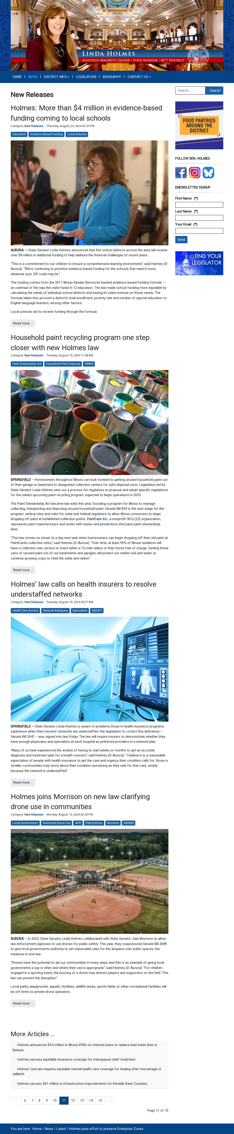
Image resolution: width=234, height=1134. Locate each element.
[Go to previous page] (19, 1098)
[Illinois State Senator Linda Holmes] (117, 35)
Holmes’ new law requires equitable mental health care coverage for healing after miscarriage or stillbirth (87, 1071)
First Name (183, 198)
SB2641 (97, 610)
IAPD (78, 823)
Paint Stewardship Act (27, 363)
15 (100, 1100)
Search (215, 90)
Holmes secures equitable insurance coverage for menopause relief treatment (75, 1059)
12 (73, 1100)
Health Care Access (25, 610)
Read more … (23, 323)
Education (19, 134)
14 (91, 1100)
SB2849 (129, 823)
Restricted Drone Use (56, 823)
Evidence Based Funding (46, 134)
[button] (56, 76)
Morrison (113, 823)
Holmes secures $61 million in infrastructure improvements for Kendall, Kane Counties (81, 1084)
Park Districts (94, 823)
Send (181, 240)
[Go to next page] (107, 1098)
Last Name (183, 211)
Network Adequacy (55, 610)
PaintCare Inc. (97, 519)
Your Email (183, 224)
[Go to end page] (113, 1098)
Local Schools (76, 134)
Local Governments (25, 823)
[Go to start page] (13, 1098)
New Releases (33, 126)
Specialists (80, 610)
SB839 (89, 363)
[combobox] (190, 90)
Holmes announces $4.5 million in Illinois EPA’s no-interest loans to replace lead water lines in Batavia (85, 1047)
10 (55, 1100)
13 (82, 1100)
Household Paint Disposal (63, 363)
